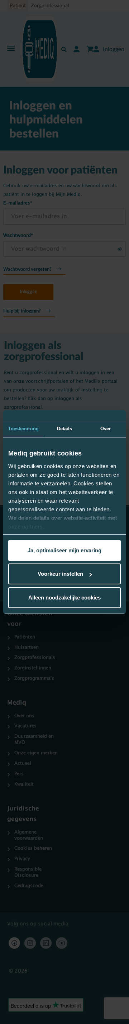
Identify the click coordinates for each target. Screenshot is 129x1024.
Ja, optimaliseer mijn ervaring (64, 550)
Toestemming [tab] (23, 428)
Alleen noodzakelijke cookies (64, 597)
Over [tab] (105, 428)
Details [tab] (64, 428)
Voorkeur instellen (60, 574)
